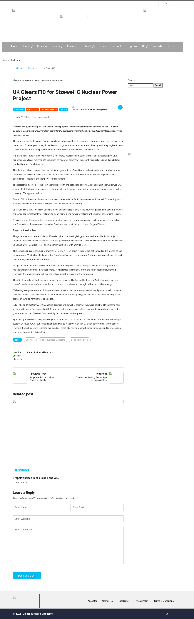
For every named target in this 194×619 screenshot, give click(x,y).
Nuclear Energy (49, 110)
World (64, 110)
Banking (27, 46)
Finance (71, 46)
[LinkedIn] (180, 613)
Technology (88, 46)
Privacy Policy (141, 601)
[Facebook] (161, 613)
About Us (92, 601)
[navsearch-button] (189, 47)
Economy (57, 46)
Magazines (92, 54)
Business (42, 46)
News (102, 46)
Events (170, 46)
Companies (32, 110)
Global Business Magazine (93, 109)
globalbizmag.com (80, 340)
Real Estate (22, 470)
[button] (132, 120)
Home (14, 46)
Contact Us (108, 601)
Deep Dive (131, 46)
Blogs (145, 46)
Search (131, 80)
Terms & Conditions (164, 601)
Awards (157, 46)
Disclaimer (124, 601)
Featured (115, 46)
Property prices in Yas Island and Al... (36, 477)
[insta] (174, 613)
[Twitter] (167, 613)
